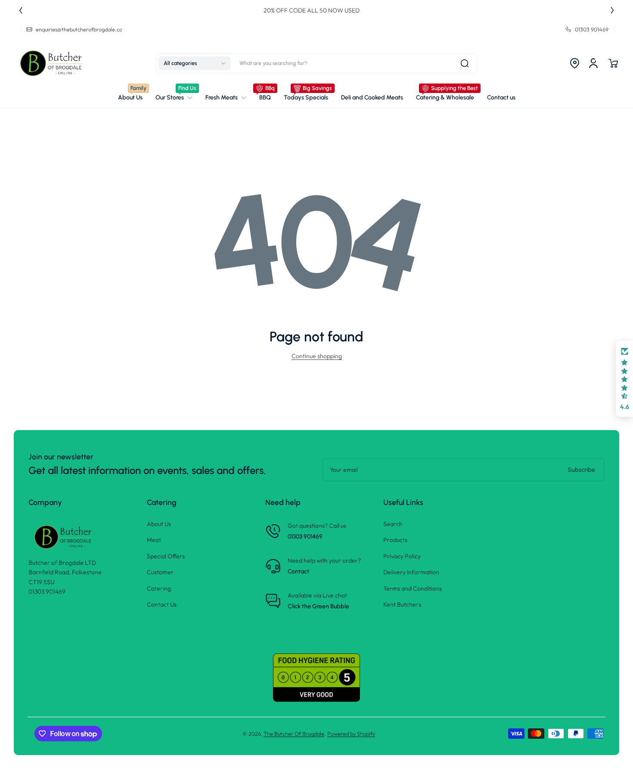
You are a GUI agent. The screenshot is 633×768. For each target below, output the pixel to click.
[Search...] (465, 63)
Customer (160, 572)
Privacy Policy (402, 556)
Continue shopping (317, 356)
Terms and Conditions (412, 588)
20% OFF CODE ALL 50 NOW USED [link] (317, 10)
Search (393, 524)
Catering (159, 588)
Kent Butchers (402, 604)
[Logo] (52, 63)
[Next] (612, 10)
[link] (174, 97)
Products (395, 540)
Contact (298, 571)
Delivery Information (411, 572)
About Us (159, 524)
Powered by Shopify (351, 733)
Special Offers (166, 556)
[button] (194, 63)
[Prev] (21, 10)
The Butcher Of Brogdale (294, 733)
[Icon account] (593, 63)
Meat (154, 540)
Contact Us (162, 604)
